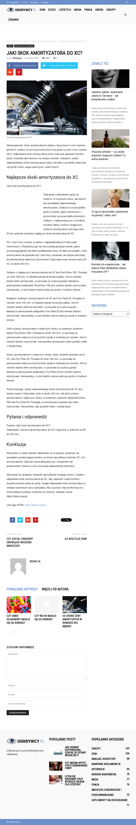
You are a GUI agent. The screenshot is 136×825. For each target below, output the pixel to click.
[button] (125, 15)
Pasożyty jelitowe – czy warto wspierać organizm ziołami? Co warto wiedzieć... (109, 155)
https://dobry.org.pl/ (35, 504)
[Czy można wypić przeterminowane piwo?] (55, 766)
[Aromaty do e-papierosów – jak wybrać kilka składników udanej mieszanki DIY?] (110, 251)
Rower (10, 46)
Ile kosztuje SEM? (76, 538)
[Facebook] (126, 2)
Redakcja (17, 58)
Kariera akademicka (104, 774)
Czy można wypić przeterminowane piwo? (76, 765)
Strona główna (13, 2)
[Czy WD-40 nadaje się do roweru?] (46, 604)
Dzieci (52, 9)
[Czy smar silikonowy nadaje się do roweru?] (19, 604)
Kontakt (44, 2)
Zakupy (111, 9)
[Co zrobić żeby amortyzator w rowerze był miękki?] (75, 604)
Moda (77, 9)
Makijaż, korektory (104, 758)
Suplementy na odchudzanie (109, 800)
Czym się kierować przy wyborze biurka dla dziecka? (74, 780)
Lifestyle (65, 9)
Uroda (99, 9)
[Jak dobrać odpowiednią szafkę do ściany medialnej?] (55, 750)
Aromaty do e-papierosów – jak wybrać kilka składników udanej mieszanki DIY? (109, 268)
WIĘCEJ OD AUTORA (55, 589)
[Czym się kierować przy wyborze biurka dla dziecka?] (55, 779)
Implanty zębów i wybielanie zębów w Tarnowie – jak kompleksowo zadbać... (107, 95)
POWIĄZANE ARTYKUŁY (22, 589)
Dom (42, 9)
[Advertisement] (68, 32)
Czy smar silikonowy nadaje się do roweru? (18, 619)
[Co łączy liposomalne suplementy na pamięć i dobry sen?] (110, 198)
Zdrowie (13, 19)
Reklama (34, 2)
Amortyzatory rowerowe (24, 46)
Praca (88, 9)
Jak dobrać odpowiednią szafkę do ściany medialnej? (75, 751)
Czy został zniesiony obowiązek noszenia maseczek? (20, 542)
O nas (24, 2)
